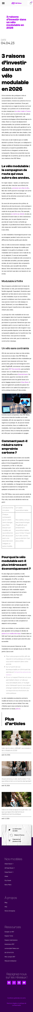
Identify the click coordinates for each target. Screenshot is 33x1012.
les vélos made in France (23, 111)
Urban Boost (25, 382)
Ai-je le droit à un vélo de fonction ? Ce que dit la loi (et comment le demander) (16, 780)
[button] (3, 3)
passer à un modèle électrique (11, 633)
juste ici (17, 709)
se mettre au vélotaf (17, 214)
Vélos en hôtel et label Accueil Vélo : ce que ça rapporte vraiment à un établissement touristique (16, 812)
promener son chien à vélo (20, 188)
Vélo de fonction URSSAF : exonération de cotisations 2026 (16, 749)
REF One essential (14, 369)
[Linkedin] (19, 983)
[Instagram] (14, 983)
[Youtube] (24, 983)
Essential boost (23, 374)
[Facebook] (9, 983)
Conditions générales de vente (16, 998)
